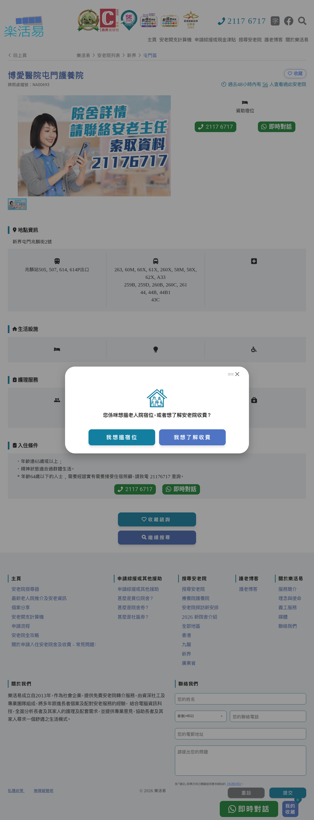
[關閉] (237, 374)
